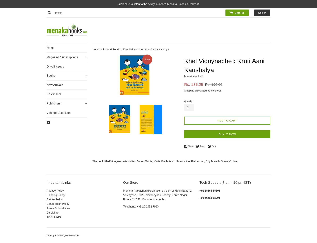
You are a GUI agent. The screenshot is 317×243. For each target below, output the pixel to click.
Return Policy (55, 199)
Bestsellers (54, 94)
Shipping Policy (56, 195)
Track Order (54, 216)
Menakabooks (72, 235)
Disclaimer (53, 212)
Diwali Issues (55, 66)
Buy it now (227, 134)
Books (67, 75)
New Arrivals (55, 85)
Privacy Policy (55, 190)
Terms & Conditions (58, 208)
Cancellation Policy (58, 203)
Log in (262, 12)
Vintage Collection (59, 112)
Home (50, 47)
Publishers (67, 103)
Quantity (188, 101)
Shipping (189, 90)
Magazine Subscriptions (67, 57)
